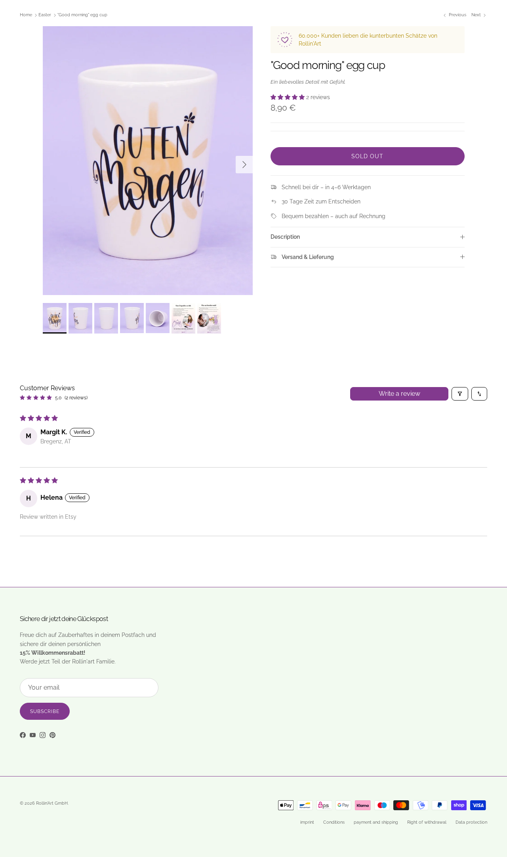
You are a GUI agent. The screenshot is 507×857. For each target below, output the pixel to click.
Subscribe (44, 711)
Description (285, 237)
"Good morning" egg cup (82, 15)
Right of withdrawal (426, 822)
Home (26, 15)
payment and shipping (376, 822)
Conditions (334, 822)
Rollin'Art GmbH (52, 803)
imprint (307, 822)
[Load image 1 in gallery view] (148, 160)
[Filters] (460, 394)
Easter (44, 15)
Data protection (471, 822)
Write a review (399, 393)
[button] (288, 97)
